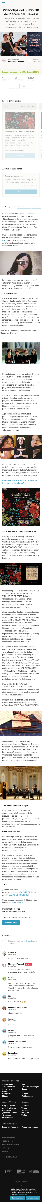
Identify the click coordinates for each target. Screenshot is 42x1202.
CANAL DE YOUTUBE (18, 895)
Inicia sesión (28, 941)
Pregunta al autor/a (11, 922)
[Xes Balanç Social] (21, 1171)
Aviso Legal (6, 1148)
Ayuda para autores (30, 1127)
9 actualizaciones (24, 207)
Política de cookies (22, 1194)
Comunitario (7, 1089)
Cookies (5, 1151)
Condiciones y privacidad (10, 1144)
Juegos (25, 1093)
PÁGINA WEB (26, 892)
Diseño (5, 1091)
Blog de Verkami (8, 1105)
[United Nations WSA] (34, 1171)
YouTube (24, 1110)
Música (5, 1096)
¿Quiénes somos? (9, 1112)
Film (23, 1091)
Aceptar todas (33, 1198)
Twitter (24, 1108)
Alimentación (7, 1084)
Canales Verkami (8, 1110)
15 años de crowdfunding (8, 1116)
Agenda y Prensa (9, 1108)
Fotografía (6, 1093)
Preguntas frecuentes (10, 1127)
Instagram (25, 1112)
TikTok (24, 1115)
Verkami (21, 4)
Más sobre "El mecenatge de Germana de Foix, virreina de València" (19, 481)
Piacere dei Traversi (16, 61)
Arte (23, 1084)
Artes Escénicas (8, 1086)
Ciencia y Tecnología (30, 1086)
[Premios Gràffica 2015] (8, 1171)
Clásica (36, 61)
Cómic (24, 1089)
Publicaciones (27, 1096)
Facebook (25, 1105)
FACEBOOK (18, 902)
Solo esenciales (17, 1198)
